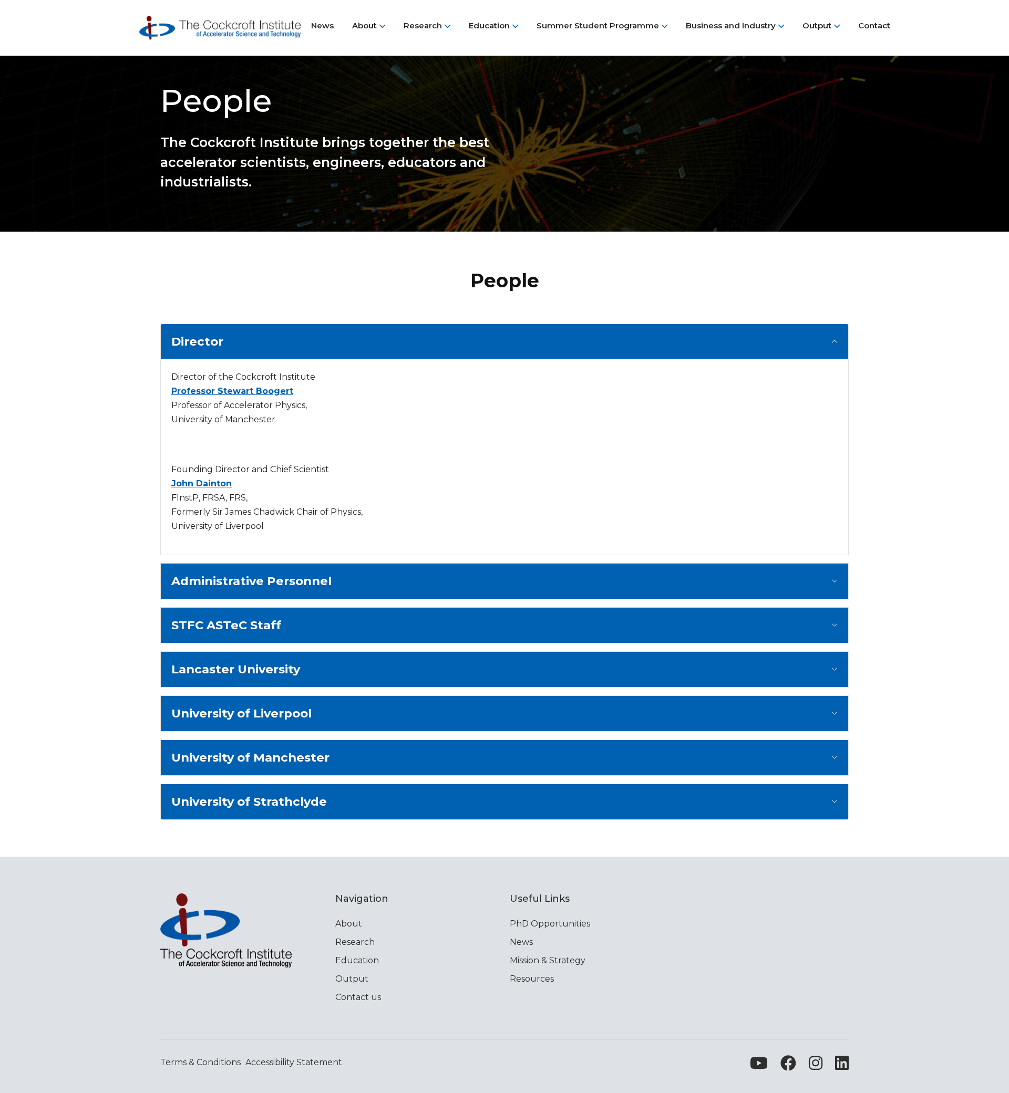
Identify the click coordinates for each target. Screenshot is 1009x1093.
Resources (532, 979)
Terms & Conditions (200, 1062)
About (348, 924)
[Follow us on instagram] (815, 1066)
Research (355, 942)
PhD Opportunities (550, 924)
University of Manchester (250, 757)
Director (197, 341)
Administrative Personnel (251, 581)
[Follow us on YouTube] (759, 1066)
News (521, 942)
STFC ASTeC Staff (226, 625)
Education (357, 960)
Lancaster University (235, 669)
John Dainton (201, 483)
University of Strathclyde (249, 801)
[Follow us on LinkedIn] (842, 1066)
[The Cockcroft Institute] (220, 28)
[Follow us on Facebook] (788, 1066)
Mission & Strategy (547, 960)
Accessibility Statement (293, 1062)
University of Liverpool (241, 713)
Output (351, 979)
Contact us (358, 997)
